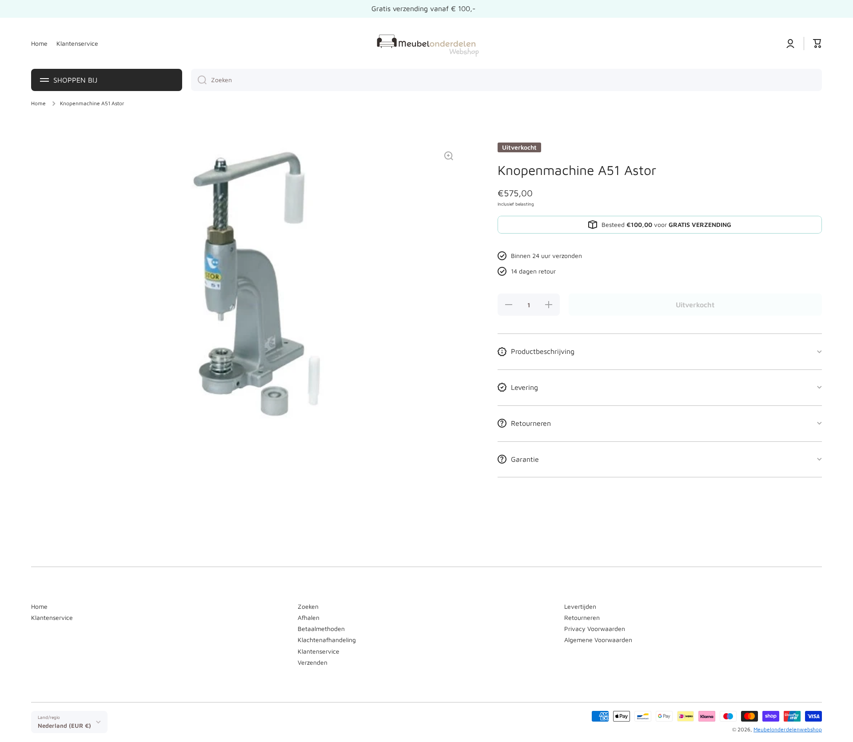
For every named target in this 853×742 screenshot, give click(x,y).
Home (38, 103)
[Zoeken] (199, 80)
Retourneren (582, 617)
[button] (817, 43)
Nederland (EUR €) (64, 725)
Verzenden (312, 662)
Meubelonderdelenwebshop (787, 729)
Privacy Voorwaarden (594, 628)
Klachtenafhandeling (327, 639)
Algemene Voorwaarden (598, 639)
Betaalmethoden (321, 628)
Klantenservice (52, 617)
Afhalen (308, 617)
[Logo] (426, 43)
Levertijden (580, 606)
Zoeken (308, 606)
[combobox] (506, 80)
